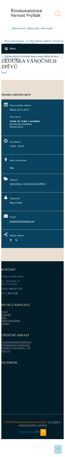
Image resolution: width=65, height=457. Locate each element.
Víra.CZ (5, 351)
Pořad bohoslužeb (10, 320)
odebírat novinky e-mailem (32, 425)
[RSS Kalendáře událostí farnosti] (43, 432)
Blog (3, 317)
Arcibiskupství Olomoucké (15, 345)
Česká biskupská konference (16, 342)
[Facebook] (10, 240)
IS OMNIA (54, 422)
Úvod (3, 72)
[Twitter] (16, 240)
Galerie (5, 323)
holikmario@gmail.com (22, 221)
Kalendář (6, 314)
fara (12, 167)
